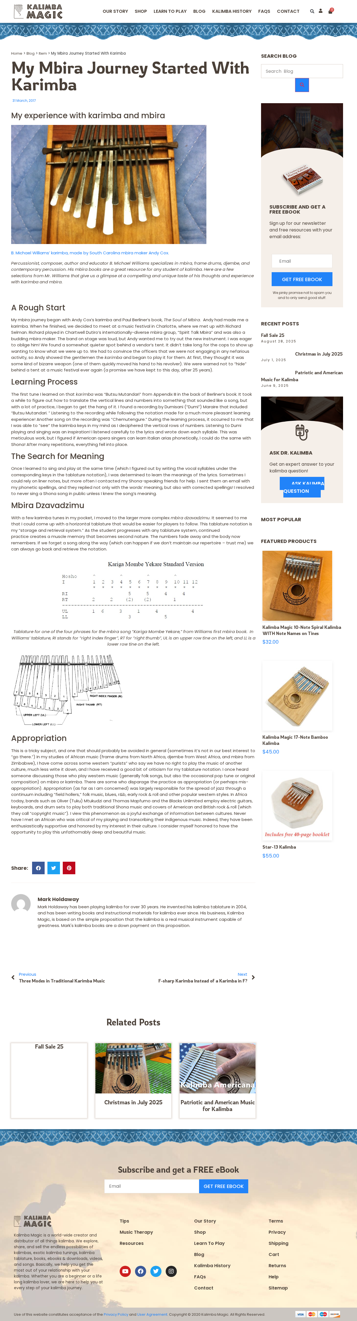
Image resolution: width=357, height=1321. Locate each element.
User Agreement (152, 1314)
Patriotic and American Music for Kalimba (217, 1105)
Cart (274, 1254)
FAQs (200, 1277)
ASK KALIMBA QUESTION (303, 487)
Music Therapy (136, 1232)
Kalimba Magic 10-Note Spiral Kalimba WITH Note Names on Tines (301, 630)
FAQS (264, 11)
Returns (277, 1265)
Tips (124, 1221)
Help (274, 1277)
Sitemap (278, 1288)
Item (43, 53)
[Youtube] (125, 1271)
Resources (132, 1243)
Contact (288, 11)
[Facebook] (140, 1271)
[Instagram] (171, 1271)
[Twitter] (155, 1271)
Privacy (277, 1232)
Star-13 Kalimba (279, 847)
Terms (276, 1221)
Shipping (278, 1243)
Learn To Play (209, 1243)
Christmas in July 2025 (133, 1102)
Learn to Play (170, 11)
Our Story (115, 11)
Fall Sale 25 (49, 1046)
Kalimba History (232, 11)
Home (16, 53)
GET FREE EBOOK (302, 279)
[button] (312, 11)
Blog (199, 11)
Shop (141, 11)
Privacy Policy (116, 1314)
